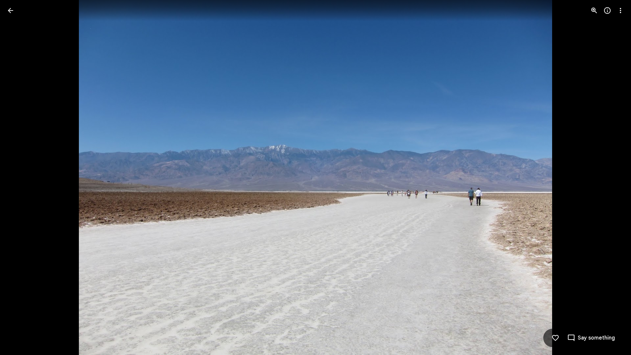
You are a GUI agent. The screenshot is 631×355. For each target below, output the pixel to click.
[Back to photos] (10, 10)
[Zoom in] (594, 10)
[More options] (620, 10)
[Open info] (607, 10)
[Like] (555, 338)
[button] (18, 177)
